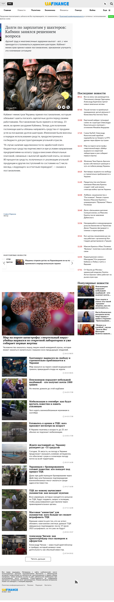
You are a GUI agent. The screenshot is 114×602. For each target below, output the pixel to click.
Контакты (48, 585)
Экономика (50, 10)
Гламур (78, 10)
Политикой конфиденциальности (72, 16)
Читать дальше (38, 559)
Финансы (64, 10)
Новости (21, 10)
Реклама (30, 585)
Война (92, 10)
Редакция (39, 585)
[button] (4, 263)
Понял (111, 16)
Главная (7, 10)
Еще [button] (105, 10)
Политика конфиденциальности (13, 585)
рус (10, 4)
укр (3, 4)
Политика (35, 10)
